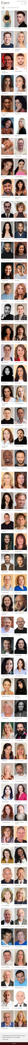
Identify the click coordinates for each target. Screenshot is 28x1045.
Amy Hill (4, 176)
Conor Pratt (18, 156)
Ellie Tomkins (18, 219)
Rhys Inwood (5, 49)
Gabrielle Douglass (20, 967)
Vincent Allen (5, 592)
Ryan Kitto (17, 342)
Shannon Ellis (5, 239)
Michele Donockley (18, 697)
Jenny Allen (18, 592)
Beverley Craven (19, 760)
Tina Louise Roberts (5, 613)
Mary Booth (18, 1028)
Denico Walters (19, 239)
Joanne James (5, 675)
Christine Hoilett (6, 135)
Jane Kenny (18, 801)
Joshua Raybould (6, 156)
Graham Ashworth (6, 926)
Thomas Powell (6, 219)
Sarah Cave (18, 135)
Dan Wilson (18, 28)
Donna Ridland (6, 905)
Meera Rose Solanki (18, 198)
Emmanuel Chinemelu (5, 468)
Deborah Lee (5, 781)
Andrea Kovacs (5, 740)
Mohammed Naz (6, 197)
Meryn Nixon (18, 260)
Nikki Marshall (5, 551)
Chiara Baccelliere (6, 510)
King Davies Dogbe (5, 114)
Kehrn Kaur (18, 383)
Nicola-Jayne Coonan (5, 446)
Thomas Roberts (19, 468)
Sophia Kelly (5, 280)
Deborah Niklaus (6, 696)
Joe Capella (5, 362)
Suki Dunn (4, 760)
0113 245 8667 (22, 1)
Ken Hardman (18, 1008)
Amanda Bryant (19, 403)
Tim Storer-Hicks (19, 781)
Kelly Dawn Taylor (19, 301)
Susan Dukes (18, 905)
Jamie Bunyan (5, 321)
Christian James (19, 446)
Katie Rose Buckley (18, 50)
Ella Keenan (5, 93)
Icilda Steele (18, 864)
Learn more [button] (5, 1039)
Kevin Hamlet (18, 946)
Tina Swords (18, 655)
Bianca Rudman (19, 490)
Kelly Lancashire (19, 362)
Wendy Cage (5, 801)
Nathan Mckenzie (6, 260)
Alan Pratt (17, 844)
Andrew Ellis (18, 531)
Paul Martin (5, 987)
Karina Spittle (18, 551)
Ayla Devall (4, 383)
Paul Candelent (19, 510)
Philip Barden (18, 572)
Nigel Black (18, 885)
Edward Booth (19, 425)
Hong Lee (4, 885)
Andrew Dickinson (20, 926)
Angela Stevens (19, 675)
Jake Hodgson (18, 71)
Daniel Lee (4, 531)
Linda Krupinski (6, 822)
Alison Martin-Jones (18, 719)
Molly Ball (17, 113)
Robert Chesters (6, 425)
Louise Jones (5, 718)
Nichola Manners (6, 342)
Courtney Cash (19, 93)
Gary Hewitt (18, 635)
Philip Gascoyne (19, 987)
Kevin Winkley (5, 967)
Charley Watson (19, 176)
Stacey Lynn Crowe (5, 404)
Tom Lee (17, 280)
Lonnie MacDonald (5, 72)
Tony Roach (5, 1028)
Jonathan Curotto (19, 321)
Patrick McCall (5, 1008)
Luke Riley (4, 301)
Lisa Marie (4, 490)
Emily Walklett (5, 28)
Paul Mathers (5, 655)
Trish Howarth (5, 864)
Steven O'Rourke (19, 613)
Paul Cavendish (6, 946)
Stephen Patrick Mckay (19, 823)
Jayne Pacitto (5, 844)
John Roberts (5, 635)
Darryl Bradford (19, 740)
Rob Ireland (5, 572)
